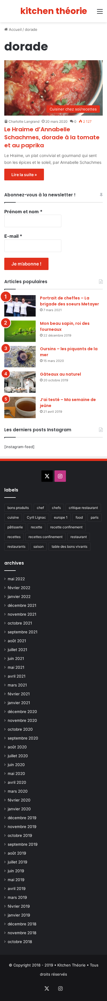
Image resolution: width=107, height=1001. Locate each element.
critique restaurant (83, 507)
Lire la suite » (24, 174)
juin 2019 (16, 871)
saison (38, 546)
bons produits (18, 507)
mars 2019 (17, 897)
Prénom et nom (23, 211)
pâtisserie (15, 527)
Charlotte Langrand (24, 121)
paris (94, 517)
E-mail (13, 236)
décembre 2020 (22, 711)
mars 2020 (18, 791)
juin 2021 (16, 658)
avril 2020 (17, 782)
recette (36, 527)
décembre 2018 (22, 924)
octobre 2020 (20, 729)
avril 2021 (16, 676)
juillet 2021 (17, 649)
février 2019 (19, 906)
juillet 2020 (18, 756)
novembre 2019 (22, 826)
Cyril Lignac (36, 517)
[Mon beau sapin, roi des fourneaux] (20, 331)
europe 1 (61, 517)
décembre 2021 (22, 605)
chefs (56, 507)
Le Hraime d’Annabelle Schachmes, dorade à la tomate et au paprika (52, 137)
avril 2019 (17, 888)
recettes (14, 537)
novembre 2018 (22, 932)
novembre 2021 (22, 614)
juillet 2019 (17, 862)
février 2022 (19, 587)
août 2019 (17, 853)
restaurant (78, 537)
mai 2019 (16, 879)
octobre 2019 (20, 835)
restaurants (16, 546)
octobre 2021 (20, 623)
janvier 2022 (19, 596)
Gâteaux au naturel (60, 374)
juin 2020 (16, 764)
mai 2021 (16, 667)
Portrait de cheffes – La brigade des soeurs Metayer (69, 301)
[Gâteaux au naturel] (20, 382)
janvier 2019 (19, 915)
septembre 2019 (23, 844)
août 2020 (17, 747)
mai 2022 (16, 579)
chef (40, 507)
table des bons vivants (69, 546)
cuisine (13, 517)
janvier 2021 (19, 702)
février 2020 (19, 800)
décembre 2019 (22, 817)
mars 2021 (17, 685)
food (79, 517)
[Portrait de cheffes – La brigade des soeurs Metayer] (20, 306)
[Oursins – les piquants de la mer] (20, 356)
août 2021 (17, 641)
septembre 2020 (23, 738)
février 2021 (19, 694)
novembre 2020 (22, 720)
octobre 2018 (20, 941)
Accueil (15, 29)
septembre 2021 (22, 632)
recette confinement (66, 527)
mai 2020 (16, 773)
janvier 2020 (19, 809)
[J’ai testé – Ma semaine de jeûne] (20, 407)
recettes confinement (45, 537)
